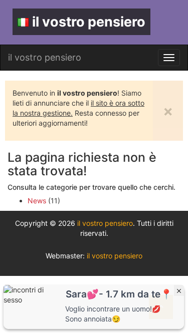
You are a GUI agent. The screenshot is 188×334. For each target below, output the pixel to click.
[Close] (179, 290)
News (37, 200)
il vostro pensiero (88, 22)
